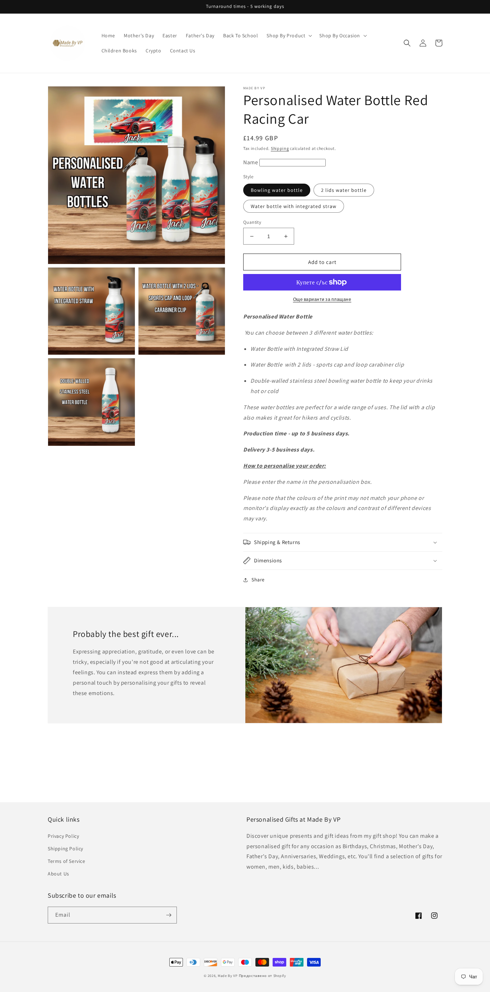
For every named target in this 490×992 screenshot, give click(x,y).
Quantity (252, 222)
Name (251, 162)
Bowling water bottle (277, 190)
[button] (288, 35)
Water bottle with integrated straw (293, 206)
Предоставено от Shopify (262, 975)
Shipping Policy (65, 848)
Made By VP (228, 975)
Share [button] (258, 579)
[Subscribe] (168, 915)
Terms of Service (66, 861)
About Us (58, 873)
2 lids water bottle (344, 190)
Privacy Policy (63, 836)
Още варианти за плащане (322, 299)
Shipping (280, 148)
